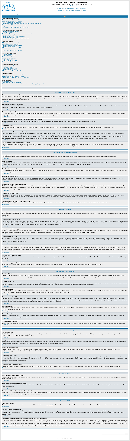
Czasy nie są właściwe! (7, 32)
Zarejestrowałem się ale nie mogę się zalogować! (14, 26)
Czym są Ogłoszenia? (7, 59)
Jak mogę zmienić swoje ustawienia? (11, 31)
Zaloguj (84, 10)
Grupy (77, 8)
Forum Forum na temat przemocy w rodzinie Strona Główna (16, 14)
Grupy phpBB (50, 405)
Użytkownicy (71, 8)
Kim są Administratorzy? (8, 66)
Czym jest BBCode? (7, 54)
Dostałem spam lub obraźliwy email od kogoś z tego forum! (16, 77)
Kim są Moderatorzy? (7, 67)
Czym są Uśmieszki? (7, 57)
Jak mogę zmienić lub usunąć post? (10, 44)
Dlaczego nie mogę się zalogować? (10, 20)
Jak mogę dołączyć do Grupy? (9, 69)
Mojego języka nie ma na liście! (9, 35)
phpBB (62, 438)
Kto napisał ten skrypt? (7, 81)
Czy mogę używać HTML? (8, 55)
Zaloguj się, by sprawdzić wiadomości (72, 10)
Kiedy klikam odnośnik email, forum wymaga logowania (15, 38)
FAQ (60, 8)
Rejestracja (83, 8)
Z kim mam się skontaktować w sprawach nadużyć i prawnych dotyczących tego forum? (23, 84)
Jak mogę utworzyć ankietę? (9, 46)
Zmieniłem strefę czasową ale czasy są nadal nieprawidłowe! (16, 34)
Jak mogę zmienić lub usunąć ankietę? (11, 47)
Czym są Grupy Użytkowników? (9, 68)
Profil (60, 10)
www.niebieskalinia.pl (71, 5)
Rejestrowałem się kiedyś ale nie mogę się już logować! (15, 27)
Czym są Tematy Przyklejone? (9, 60)
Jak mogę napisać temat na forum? (10, 43)
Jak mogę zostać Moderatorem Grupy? (11, 70)
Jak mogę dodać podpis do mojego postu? (12, 45)
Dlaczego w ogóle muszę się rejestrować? (12, 21)
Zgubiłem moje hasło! (7, 24)
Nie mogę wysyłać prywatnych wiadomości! (12, 75)
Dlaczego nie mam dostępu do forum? (11, 49)
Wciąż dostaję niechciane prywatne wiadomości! (13, 76)
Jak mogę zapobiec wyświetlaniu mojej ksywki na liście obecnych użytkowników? (21, 23)
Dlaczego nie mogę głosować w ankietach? (12, 50)
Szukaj (64, 8)
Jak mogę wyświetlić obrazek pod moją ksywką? (13, 36)
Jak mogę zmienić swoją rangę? (10, 37)
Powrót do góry (5, 101)
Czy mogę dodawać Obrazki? (9, 58)
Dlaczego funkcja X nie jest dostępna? (11, 82)
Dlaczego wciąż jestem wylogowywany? (11, 22)
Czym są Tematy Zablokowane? (10, 61)
